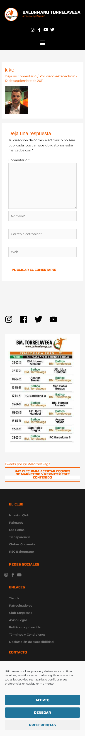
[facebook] (27, 319)
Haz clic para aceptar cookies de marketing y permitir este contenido (42, 474)
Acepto (42, 700)
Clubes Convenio (22, 544)
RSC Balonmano (21, 551)
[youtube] (54, 319)
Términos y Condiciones (27, 634)
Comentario (18, 160)
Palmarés (16, 522)
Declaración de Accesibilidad (31, 642)
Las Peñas (16, 530)
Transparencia (20, 537)
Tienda (14, 598)
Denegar (42, 713)
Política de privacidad (26, 627)
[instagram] (12, 319)
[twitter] (41, 319)
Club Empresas (20, 613)
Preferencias (42, 725)
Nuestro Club (19, 515)
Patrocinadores (20, 605)
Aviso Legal (18, 620)
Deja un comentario (20, 76)
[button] (42, 43)
